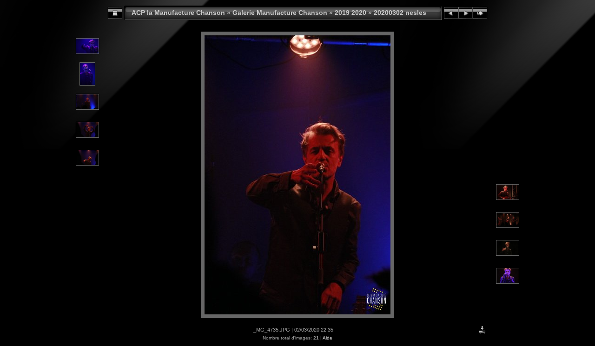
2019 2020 (350, 12)
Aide (327, 337)
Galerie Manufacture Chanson (279, 12)
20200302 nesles (400, 12)
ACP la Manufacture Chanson (178, 12)
